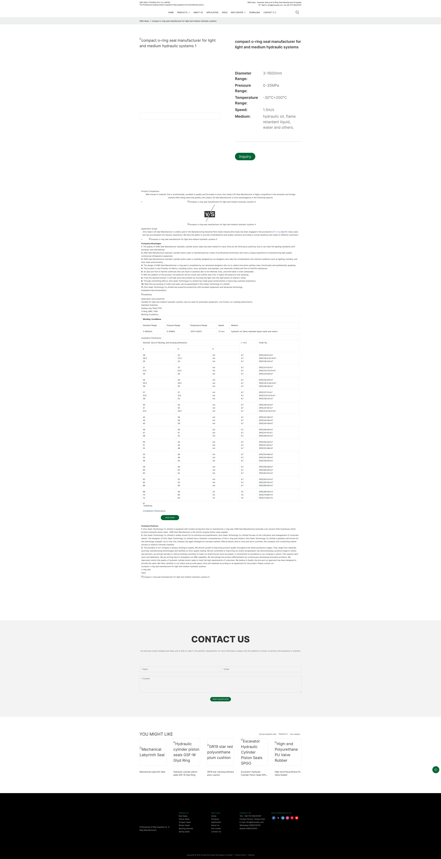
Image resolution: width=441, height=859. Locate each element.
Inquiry (245, 156)
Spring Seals (184, 831)
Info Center (216, 828)
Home (213, 816)
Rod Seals (183, 816)
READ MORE (170, 518)
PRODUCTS (283, 734)
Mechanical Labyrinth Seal (152, 772)
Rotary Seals (184, 825)
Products (215, 819)
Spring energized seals (267, 734)
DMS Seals (144, 21)
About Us (215, 825)
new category (295, 734)
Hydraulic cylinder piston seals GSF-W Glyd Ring (185, 773)
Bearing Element (186, 828)
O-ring (277, 232)
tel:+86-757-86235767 (292, 5)
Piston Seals (184, 819)
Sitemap (251, 855)
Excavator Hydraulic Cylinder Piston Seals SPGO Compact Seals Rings (254, 773)
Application (216, 822)
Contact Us (216, 831)
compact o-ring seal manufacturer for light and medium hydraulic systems (184, 21)
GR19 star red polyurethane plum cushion (220, 773)
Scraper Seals (185, 822)
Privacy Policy (240, 855)
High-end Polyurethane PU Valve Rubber (288, 773)
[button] (275, 12)
